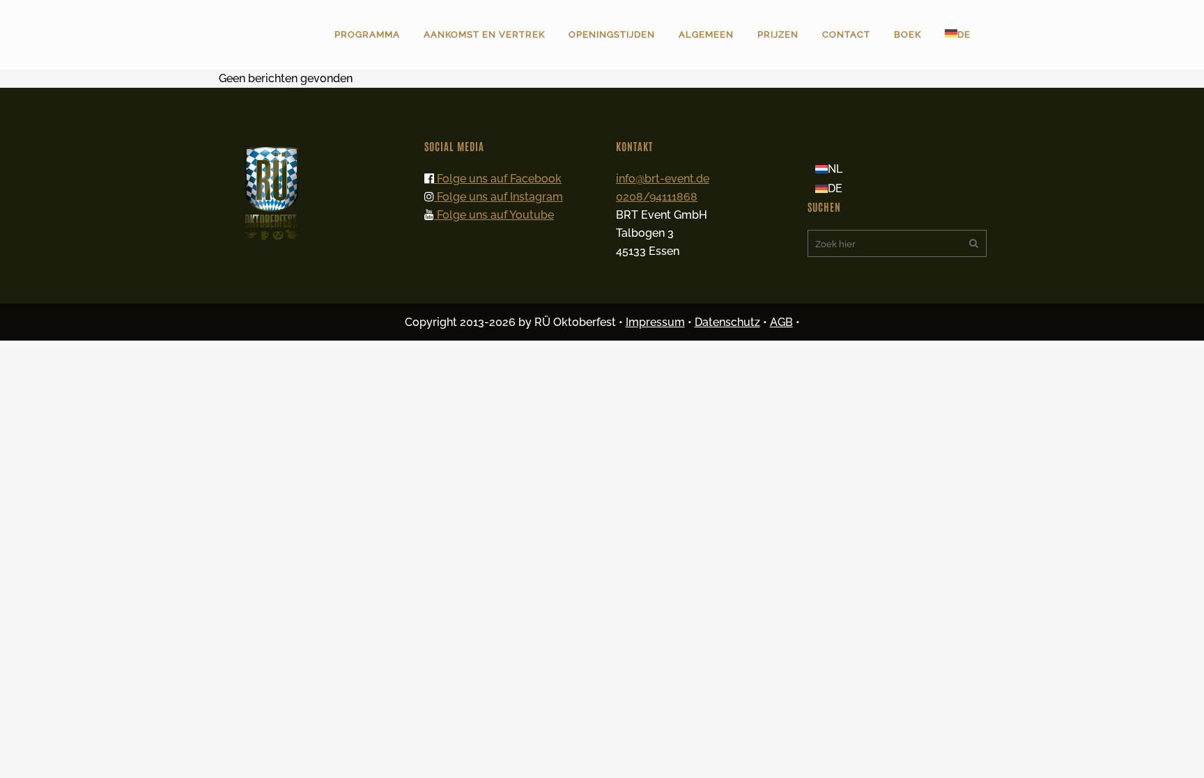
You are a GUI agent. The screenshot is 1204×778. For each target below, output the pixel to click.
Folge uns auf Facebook (498, 178)
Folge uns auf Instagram (498, 196)
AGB (781, 322)
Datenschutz (727, 322)
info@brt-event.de (662, 178)
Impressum (655, 322)
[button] (30, 747)
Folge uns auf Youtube (494, 214)
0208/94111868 (656, 196)
